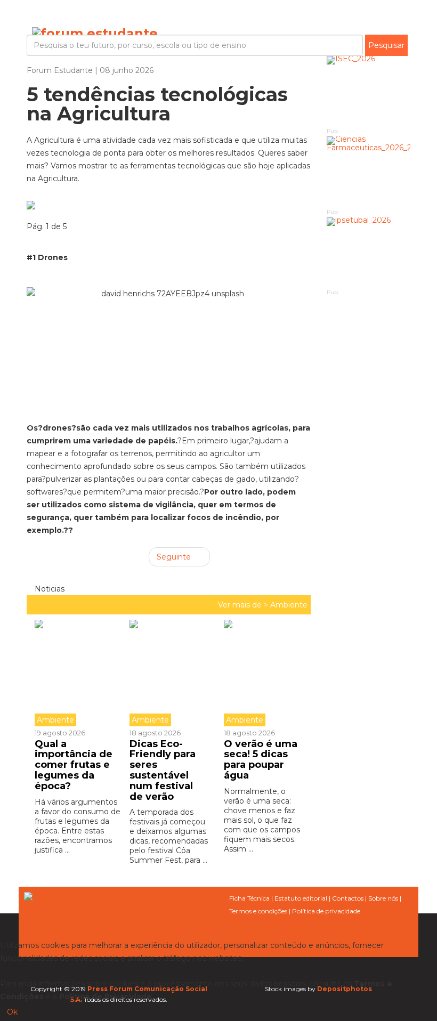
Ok (12, 1012)
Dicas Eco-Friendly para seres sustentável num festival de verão (163, 770)
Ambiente (288, 605)
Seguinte (175, 557)
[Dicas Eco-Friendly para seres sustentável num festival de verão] (169, 673)
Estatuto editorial (300, 898)
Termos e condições (258, 911)
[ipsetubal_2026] (369, 252)
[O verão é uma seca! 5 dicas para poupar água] (263, 673)
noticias (48, 589)
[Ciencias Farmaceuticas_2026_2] (369, 171)
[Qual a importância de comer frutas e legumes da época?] (78, 673)
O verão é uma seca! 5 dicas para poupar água (260, 759)
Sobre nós (383, 898)
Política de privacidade (326, 911)
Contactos (347, 898)
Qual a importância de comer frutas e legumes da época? (73, 765)
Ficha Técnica (249, 898)
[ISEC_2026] (369, 91)
